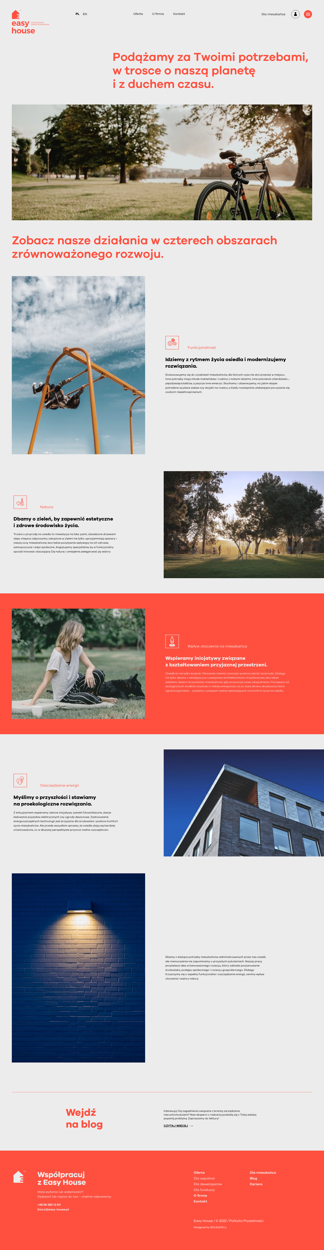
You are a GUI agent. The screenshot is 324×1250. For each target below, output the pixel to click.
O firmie (158, 14)
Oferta (138, 14)
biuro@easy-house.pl (53, 1209)
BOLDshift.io (218, 1227)
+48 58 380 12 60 (49, 1205)
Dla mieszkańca (273, 14)
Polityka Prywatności (246, 1221)
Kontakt (179, 14)
